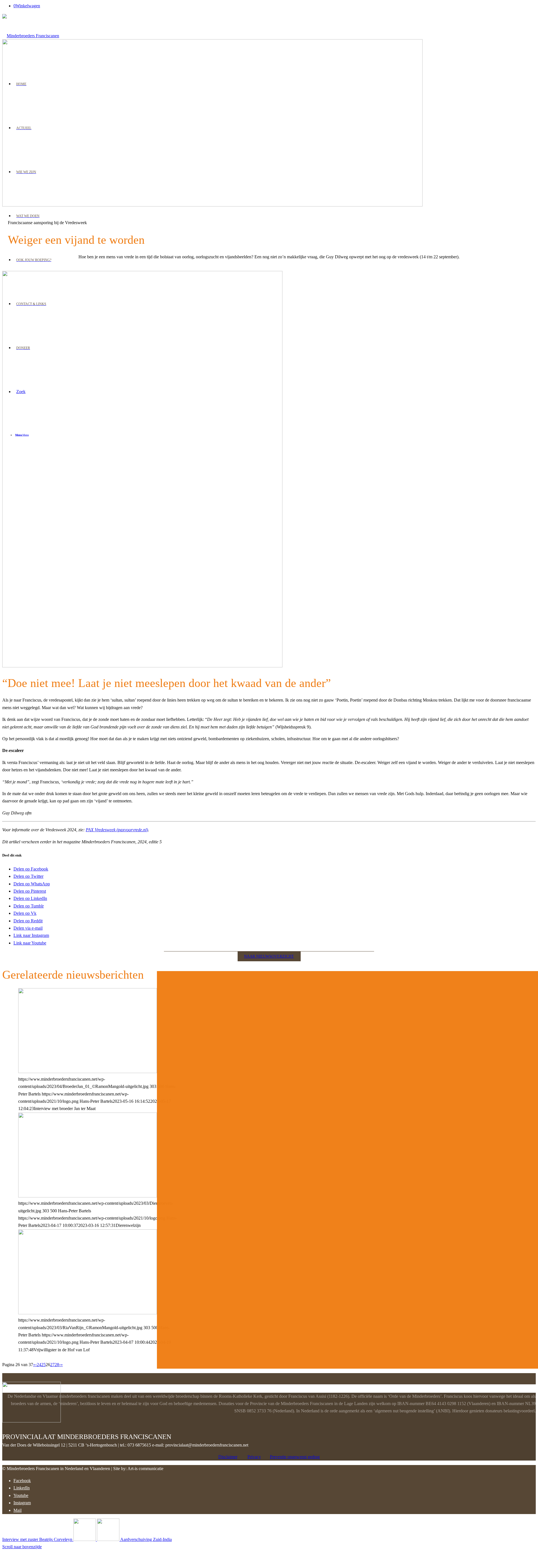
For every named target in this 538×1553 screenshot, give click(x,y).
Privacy (254, 1456)
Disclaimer (227, 1456)
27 (52, 1364)
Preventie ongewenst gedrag (295, 1456)
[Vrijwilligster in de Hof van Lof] (87, 1312)
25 (43, 1364)
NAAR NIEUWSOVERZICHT (269, 956)
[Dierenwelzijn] (87, 1196)
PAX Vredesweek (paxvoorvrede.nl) (117, 829)
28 (57, 1364)
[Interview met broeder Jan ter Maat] (87, 1071)
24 (39, 1364)
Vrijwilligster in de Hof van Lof (76, 993)
